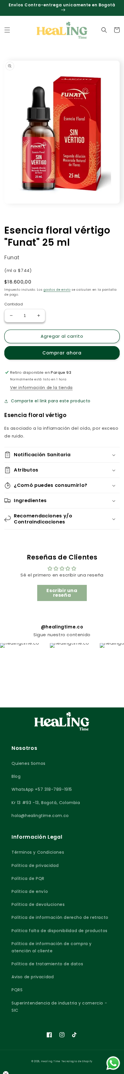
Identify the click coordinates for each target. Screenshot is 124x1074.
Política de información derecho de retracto (60, 917)
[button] (7, 30)
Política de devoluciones (38, 904)
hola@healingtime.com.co (40, 815)
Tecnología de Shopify (77, 1061)
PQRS (17, 990)
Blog (16, 776)
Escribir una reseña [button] (61, 592)
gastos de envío (57, 290)
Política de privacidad (35, 865)
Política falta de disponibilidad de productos (60, 931)
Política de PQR (28, 878)
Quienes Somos (29, 763)
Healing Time (50, 1061)
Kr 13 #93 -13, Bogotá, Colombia (46, 803)
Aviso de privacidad (33, 977)
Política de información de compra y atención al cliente (52, 947)
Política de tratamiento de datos (47, 964)
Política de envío (30, 891)
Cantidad (13, 304)
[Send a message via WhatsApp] (113, 1063)
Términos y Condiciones (38, 852)
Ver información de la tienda (41, 387)
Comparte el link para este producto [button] (51, 401)
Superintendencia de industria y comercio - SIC (59, 1006)
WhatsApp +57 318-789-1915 (42, 789)
